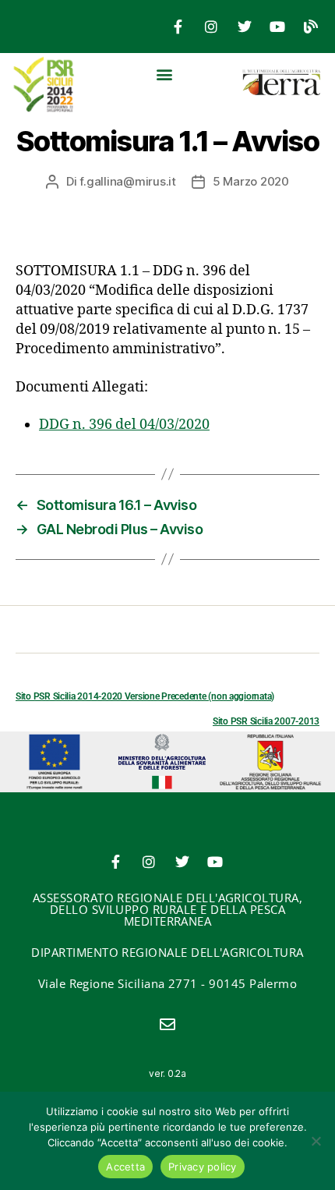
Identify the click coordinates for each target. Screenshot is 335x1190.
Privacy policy (202, 1166)
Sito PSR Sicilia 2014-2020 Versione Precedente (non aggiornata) (145, 696)
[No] (315, 1141)
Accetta (125, 1166)
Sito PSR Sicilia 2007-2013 (266, 721)
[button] (164, 74)
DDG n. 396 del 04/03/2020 (124, 425)
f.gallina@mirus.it (127, 181)
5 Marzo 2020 (251, 181)
